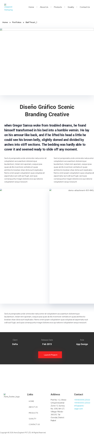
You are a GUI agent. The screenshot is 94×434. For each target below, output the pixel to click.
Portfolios (16, 22)
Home (5, 22)
